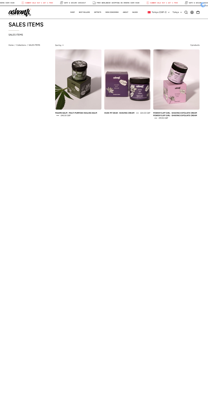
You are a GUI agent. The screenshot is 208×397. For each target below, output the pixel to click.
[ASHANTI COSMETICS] (19, 12)
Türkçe (175, 12)
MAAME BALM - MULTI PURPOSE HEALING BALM (76, 113)
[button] (97, 12)
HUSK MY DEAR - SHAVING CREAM (119, 113)
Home (11, 45)
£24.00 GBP (145, 113)
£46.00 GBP (66, 115)
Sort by (58, 45)
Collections (21, 45)
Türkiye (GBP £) (159, 12)
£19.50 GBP (163, 118)
